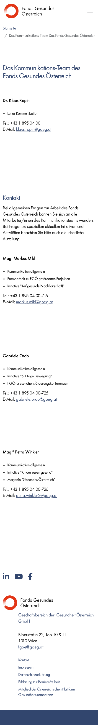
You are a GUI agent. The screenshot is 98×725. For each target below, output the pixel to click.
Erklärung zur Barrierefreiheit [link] (38, 682)
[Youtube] (19, 577)
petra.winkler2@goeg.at (36, 495)
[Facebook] (30, 577)
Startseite (9, 28)
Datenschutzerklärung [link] (34, 674)
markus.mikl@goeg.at (34, 301)
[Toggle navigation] (90, 11)
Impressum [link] (26, 667)
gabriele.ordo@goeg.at (36, 399)
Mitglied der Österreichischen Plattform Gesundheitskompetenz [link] (46, 692)
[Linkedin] (6, 577)
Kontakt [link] (23, 660)
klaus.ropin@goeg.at (33, 129)
